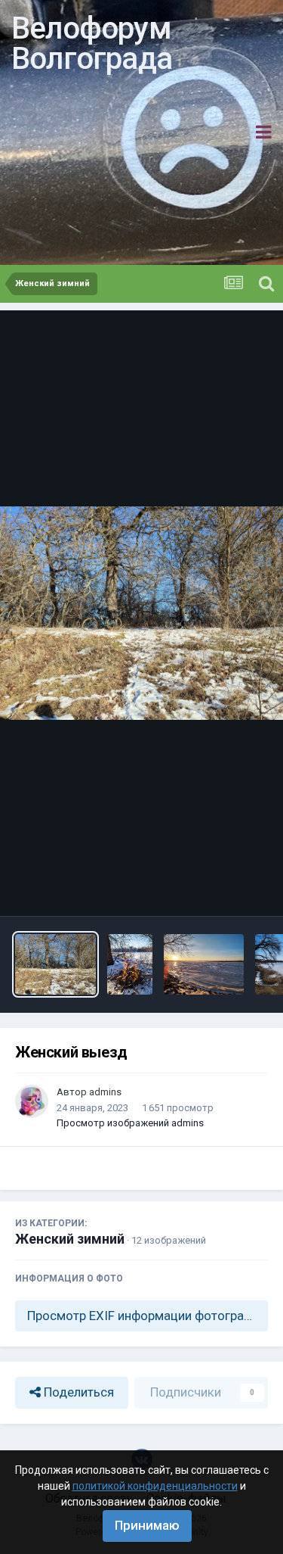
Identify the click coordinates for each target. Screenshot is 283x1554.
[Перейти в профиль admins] (31, 1101)
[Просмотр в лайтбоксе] (141, 612)
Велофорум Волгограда (91, 43)
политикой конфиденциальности (155, 1486)
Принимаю (147, 1525)
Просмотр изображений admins (130, 1123)
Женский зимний (70, 1239)
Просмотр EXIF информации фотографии (146, 1315)
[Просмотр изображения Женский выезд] (55, 964)
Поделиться (77, 1392)
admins (105, 1092)
